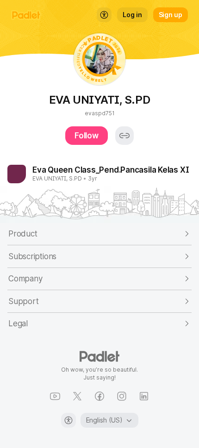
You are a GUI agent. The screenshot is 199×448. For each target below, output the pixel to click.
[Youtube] (55, 396)
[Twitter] (77, 396)
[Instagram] (121, 396)
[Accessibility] (68, 420)
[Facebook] (99, 396)
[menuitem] (104, 14)
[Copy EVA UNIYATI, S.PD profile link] (124, 135)
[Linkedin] (143, 396)
